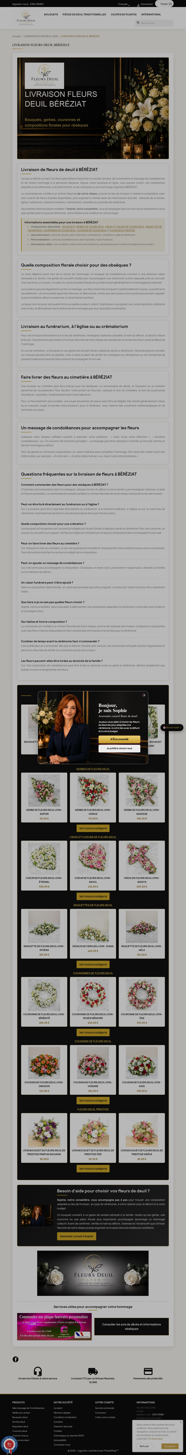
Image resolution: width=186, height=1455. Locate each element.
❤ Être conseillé (119, 739)
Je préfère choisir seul (119, 748)
